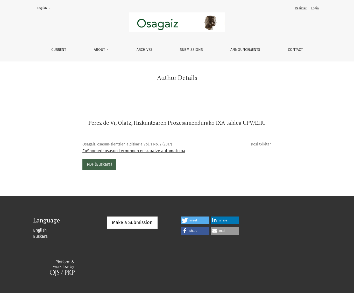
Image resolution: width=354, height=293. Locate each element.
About (100, 49)
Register (301, 8)
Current (58, 49)
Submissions (191, 49)
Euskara (40, 236)
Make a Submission (132, 222)
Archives (144, 49)
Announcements (245, 49)
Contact (295, 49)
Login (315, 8)
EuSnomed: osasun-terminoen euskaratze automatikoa (133, 150)
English (45, 8)
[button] (195, 220)
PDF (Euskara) (99, 164)
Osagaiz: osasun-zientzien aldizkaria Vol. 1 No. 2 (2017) (127, 144)
